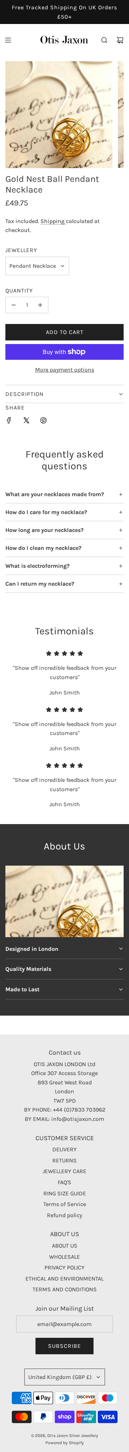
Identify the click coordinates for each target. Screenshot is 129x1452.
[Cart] (120, 40)
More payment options (64, 369)
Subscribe (64, 1345)
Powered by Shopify (65, 1442)
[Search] (104, 40)
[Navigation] (8, 40)
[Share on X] (26, 421)
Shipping (53, 221)
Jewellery (21, 250)
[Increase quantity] (40, 305)
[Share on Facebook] (9, 421)
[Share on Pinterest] (43, 421)
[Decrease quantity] (14, 305)
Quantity (19, 290)
